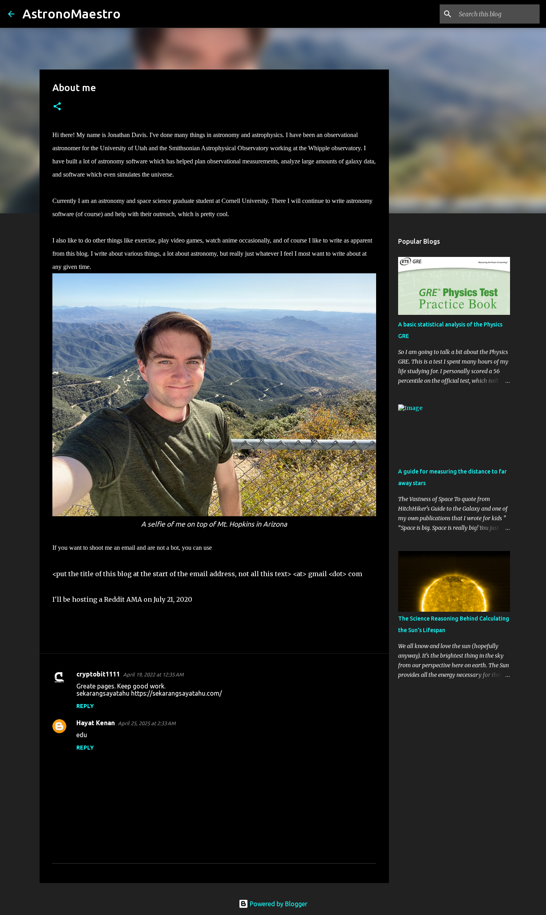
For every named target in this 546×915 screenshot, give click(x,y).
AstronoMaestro (71, 13)
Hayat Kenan (95, 722)
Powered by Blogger (277, 903)
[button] (57, 106)
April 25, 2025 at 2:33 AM (146, 723)
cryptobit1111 (98, 674)
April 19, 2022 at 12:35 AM (153, 674)
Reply (85, 706)
